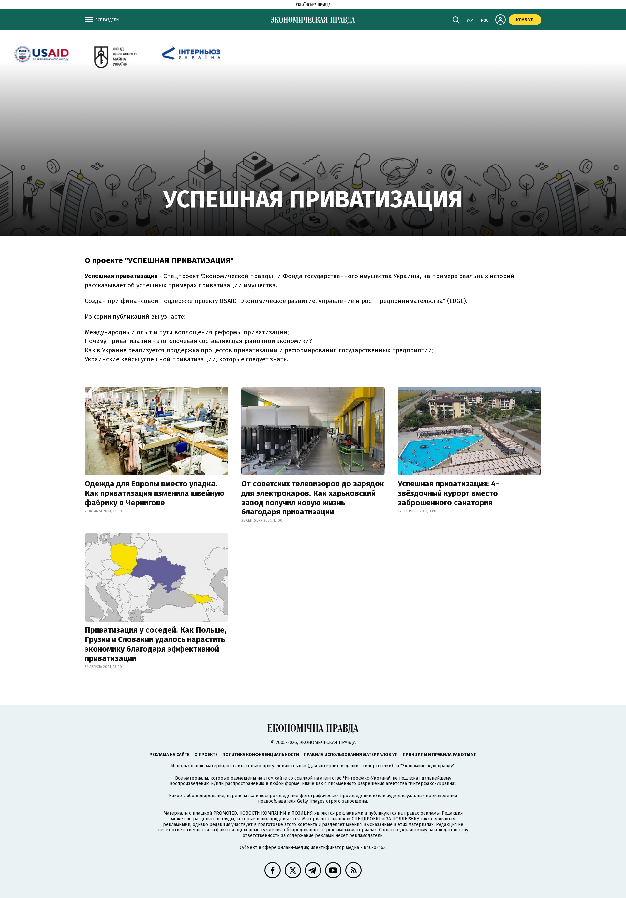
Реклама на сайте (169, 754)
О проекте (205, 754)
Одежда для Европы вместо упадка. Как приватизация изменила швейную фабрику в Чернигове (154, 493)
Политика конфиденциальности (260, 754)
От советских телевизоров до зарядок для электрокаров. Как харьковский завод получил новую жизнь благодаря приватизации (312, 497)
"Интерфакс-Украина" (366, 778)
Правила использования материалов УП (351, 754)
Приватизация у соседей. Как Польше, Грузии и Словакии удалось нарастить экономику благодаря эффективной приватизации (156, 644)
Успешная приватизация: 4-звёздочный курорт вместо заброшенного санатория (448, 493)
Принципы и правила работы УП (440, 754)
